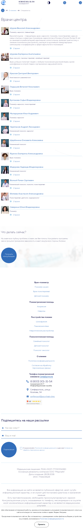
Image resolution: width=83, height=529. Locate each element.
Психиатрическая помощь (41, 302)
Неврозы (41, 311)
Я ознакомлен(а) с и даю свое (47, 449)
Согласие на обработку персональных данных (41, 367)
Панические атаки (41, 326)
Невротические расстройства (41, 331)
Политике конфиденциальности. (52, 519)
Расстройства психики (41, 317)
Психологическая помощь (41, 337)
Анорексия (41, 307)
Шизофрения (41, 322)
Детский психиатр (41, 296)
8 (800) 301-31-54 (41, 381)
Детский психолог (41, 346)
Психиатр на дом (41, 287)
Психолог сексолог (41, 350)
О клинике (12, 10)
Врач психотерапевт (41, 291)
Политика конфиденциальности (41, 361)
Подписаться (9, 450)
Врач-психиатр (41, 283)
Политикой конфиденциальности (46, 448)
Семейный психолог (41, 341)
